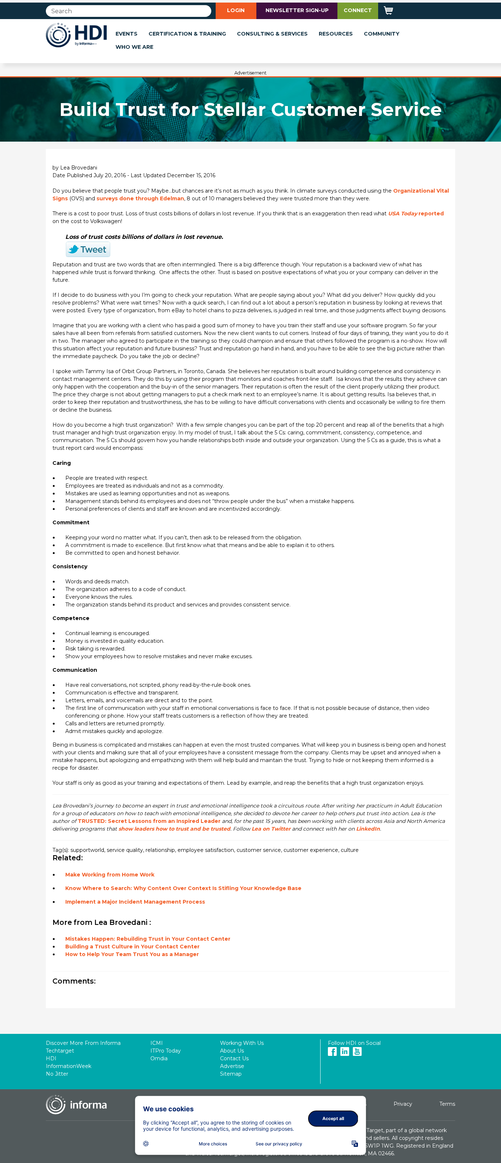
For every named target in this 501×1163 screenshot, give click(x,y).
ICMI (156, 1043)
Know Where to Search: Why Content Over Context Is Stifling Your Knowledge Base (183, 888)
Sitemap (231, 1074)
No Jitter (57, 1074)
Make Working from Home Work (109, 874)
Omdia (159, 1058)
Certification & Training (187, 33)
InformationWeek (68, 1066)
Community (381, 33)
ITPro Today (165, 1050)
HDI (51, 1058)
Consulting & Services (272, 33)
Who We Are (134, 47)
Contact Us (234, 1058)
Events (127, 33)
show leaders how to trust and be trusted (174, 828)
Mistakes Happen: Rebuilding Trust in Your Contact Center (147, 939)
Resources (336, 33)
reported (416, 213)
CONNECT (358, 10)
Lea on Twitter (271, 828)
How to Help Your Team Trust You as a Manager (132, 954)
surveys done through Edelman (140, 198)
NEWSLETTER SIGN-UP (297, 10)
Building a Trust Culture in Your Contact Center (132, 946)
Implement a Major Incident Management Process (135, 901)
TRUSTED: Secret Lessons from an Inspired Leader (149, 821)
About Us (232, 1050)
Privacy (403, 1104)
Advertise (232, 1066)
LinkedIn (368, 828)
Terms (447, 1104)
